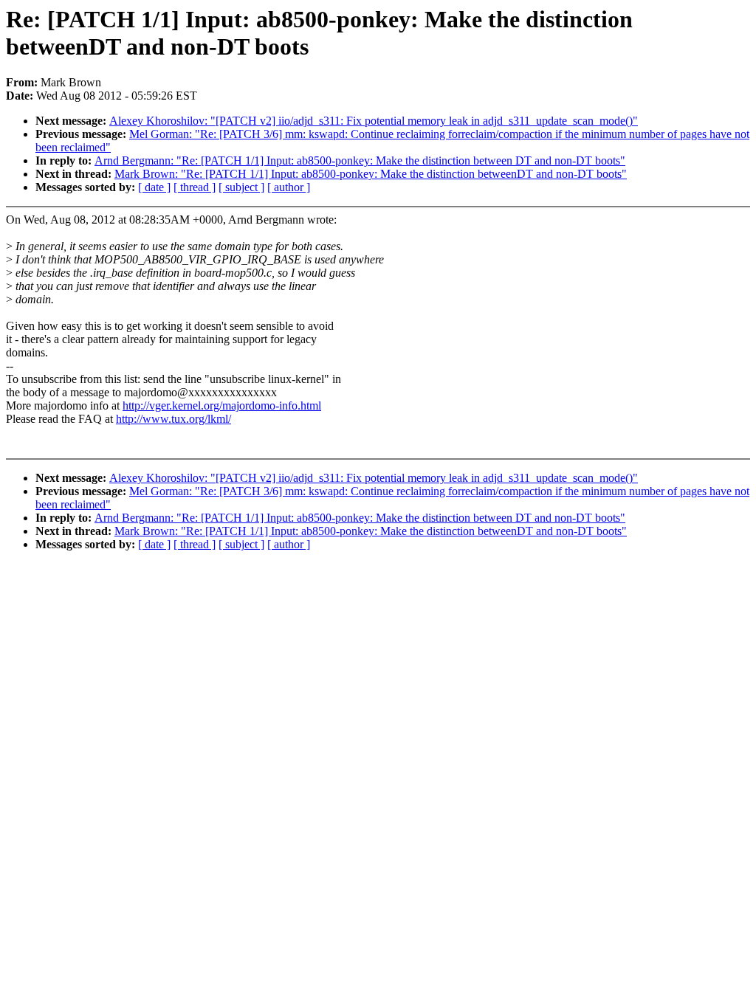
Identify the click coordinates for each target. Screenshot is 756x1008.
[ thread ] (194, 187)
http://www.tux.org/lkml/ (173, 418)
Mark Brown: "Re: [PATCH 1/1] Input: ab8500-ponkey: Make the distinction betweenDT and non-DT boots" (370, 174)
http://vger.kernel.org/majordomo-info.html (222, 405)
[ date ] (154, 187)
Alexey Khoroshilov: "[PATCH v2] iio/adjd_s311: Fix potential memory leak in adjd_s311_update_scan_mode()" (373, 120)
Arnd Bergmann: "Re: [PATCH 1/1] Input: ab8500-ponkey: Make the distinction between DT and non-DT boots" (359, 160)
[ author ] (288, 187)
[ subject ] (241, 187)
